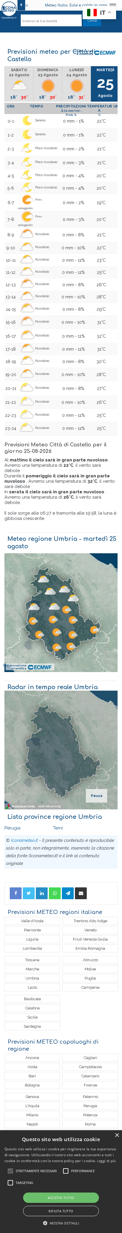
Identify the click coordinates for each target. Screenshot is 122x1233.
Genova (32, 1096)
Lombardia (32, 948)
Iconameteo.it (24, 840)
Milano (32, 1115)
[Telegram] (68, 893)
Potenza (90, 1115)
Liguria (32, 939)
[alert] (61, 1181)
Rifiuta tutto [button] (61, 1211)
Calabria (32, 1008)
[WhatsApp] (55, 893)
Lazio (32, 987)
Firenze (90, 1085)
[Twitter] (29, 893)
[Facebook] (16, 893)
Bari (32, 1076)
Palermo (90, 1096)
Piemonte (32, 930)
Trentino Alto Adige (90, 921)
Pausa (96, 796)
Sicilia (32, 1017)
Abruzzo (90, 960)
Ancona (32, 1057)
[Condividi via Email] (81, 893)
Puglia (90, 978)
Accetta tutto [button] (61, 1197)
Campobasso (90, 1067)
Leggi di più (106, 1161)
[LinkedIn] (42, 893)
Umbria (32, 978)
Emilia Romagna (90, 948)
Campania (90, 987)
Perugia (12, 828)
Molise (90, 969)
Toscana (32, 960)
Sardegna (32, 1026)
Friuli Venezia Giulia (90, 939)
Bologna (32, 1085)
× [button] (117, 1135)
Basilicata (32, 999)
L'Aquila (32, 1106)
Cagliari (90, 1057)
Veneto (90, 930)
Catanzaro (90, 1076)
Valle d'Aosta (32, 921)
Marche (32, 969)
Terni (58, 828)
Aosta (32, 1067)
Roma (90, 1124)
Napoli (32, 1124)
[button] (61, 1223)
